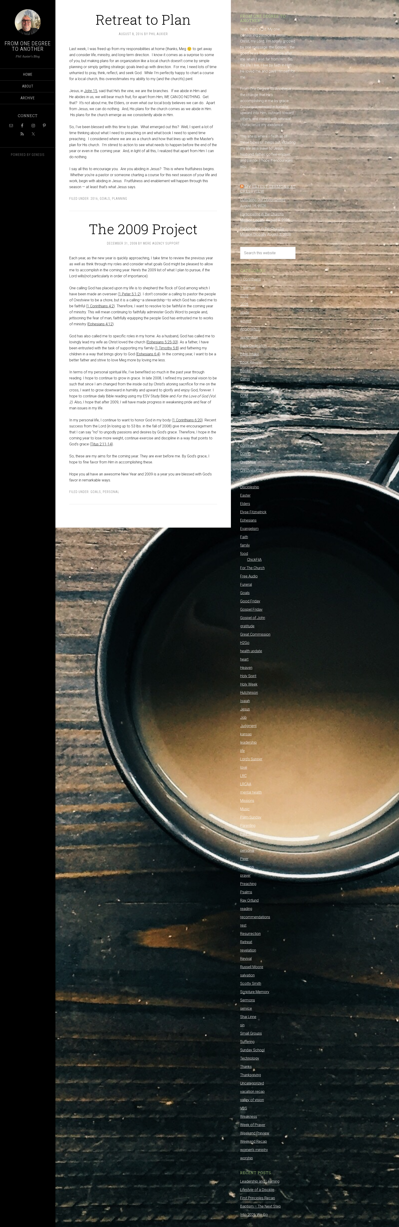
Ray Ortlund (249, 900)
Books (245, 371)
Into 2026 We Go (254, 1214)
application (249, 337)
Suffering (247, 1042)
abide (244, 312)
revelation (248, 950)
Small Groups (251, 1033)
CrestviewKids (251, 470)
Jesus (245, 709)
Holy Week (248, 684)
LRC (243, 776)
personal (111, 492)
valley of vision (252, 1100)
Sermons (247, 1000)
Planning (119, 198)
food (244, 553)
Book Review (251, 362)
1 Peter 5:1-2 (129, 294)
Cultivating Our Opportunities (262, 200)
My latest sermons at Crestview (268, 188)
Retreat (246, 942)
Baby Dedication (253, 346)
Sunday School (252, 1050)
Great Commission (255, 634)
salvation (247, 975)
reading (246, 909)
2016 (94, 198)
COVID (245, 454)
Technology (249, 1058)
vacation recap (252, 1091)
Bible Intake (249, 354)
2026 (244, 304)
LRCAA (245, 784)
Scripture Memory (254, 992)
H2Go (244, 643)
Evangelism (249, 528)
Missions (247, 800)
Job (243, 717)
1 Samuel (247, 287)
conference (249, 429)
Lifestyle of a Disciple (257, 1190)
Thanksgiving (250, 1075)
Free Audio (249, 576)
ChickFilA (254, 559)
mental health (251, 792)
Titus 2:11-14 (101, 444)
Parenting (247, 825)
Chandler (247, 404)
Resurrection (250, 933)
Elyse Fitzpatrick (253, 512)
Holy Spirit (248, 676)
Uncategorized (252, 1083)
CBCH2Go (248, 387)
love (243, 767)
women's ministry (254, 1150)
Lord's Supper (251, 759)
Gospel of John (252, 618)
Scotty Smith (250, 983)
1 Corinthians (250, 279)
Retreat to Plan (143, 19)
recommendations (255, 917)
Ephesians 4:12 (100, 324)
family (245, 545)
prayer (245, 875)
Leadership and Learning (259, 1181)
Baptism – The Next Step (260, 1206)
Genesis (38, 155)
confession (249, 445)
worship (246, 1158)
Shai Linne (248, 1017)
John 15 (90, 91)
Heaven (246, 667)
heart (244, 659)
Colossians (249, 420)
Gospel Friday (251, 609)
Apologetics (250, 329)
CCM (244, 395)
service (246, 1008)
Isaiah (245, 701)
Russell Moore (251, 967)
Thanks (246, 1066)
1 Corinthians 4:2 (100, 306)
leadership (248, 742)
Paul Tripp (248, 834)
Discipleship (249, 487)
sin (242, 1025)
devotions (248, 479)
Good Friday (250, 601)
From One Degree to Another (28, 46)
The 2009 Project (143, 229)
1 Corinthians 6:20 (187, 420)
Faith (244, 537)
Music (245, 809)
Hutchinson (249, 692)
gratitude (247, 626)
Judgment (248, 726)
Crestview (248, 462)
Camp (245, 379)
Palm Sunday (250, 817)
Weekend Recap (253, 1141)
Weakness (248, 1116)
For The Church (252, 568)
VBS (243, 1108)
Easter (245, 495)
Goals (105, 198)
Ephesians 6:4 (148, 354)
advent (245, 321)
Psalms (246, 892)
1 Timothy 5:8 (167, 348)
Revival (246, 958)
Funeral (246, 584)
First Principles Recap (257, 1198)
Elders (245, 504)
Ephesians (248, 520)
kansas (246, 734)
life (242, 751)
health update (251, 651)
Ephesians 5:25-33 (162, 342)
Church (245, 412)
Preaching (248, 884)
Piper (244, 859)
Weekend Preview (254, 1133)
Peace (245, 842)
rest (243, 925)
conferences (250, 437)
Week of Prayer (252, 1125)
